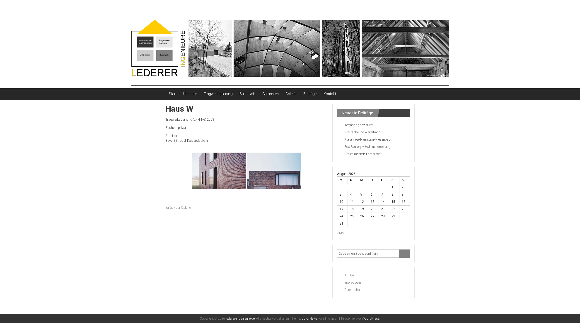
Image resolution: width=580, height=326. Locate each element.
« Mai (340, 233)
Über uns (190, 94)
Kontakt (330, 94)
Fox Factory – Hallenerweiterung (367, 147)
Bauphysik (247, 94)
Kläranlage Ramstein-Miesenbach (368, 139)
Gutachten (270, 94)
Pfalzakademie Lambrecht (363, 154)
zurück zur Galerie (178, 207)
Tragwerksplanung (218, 94)
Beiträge (310, 94)
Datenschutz (353, 290)
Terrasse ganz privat (358, 125)
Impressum (352, 282)
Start (172, 94)
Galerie (291, 94)
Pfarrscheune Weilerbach (362, 132)
